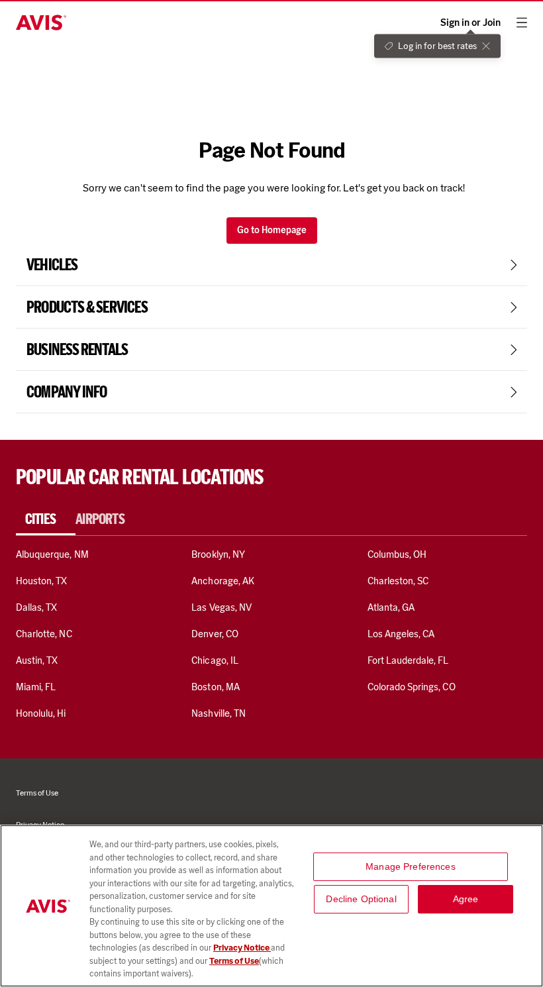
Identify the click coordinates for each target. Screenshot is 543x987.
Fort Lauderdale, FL (408, 660)
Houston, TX (42, 581)
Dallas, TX (36, 607)
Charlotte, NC (44, 634)
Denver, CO (214, 634)
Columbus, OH (397, 554)
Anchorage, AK (222, 581)
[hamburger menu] (522, 22)
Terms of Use (234, 961)
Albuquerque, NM (52, 554)
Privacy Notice (242, 948)
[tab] (45, 519)
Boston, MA (215, 687)
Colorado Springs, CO (412, 687)
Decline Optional (361, 899)
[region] (271, 906)
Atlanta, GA (391, 607)
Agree (466, 899)
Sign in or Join (470, 23)
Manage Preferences (411, 866)
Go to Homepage (272, 230)
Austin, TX (37, 660)
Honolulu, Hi (41, 713)
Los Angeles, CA (401, 634)
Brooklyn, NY (218, 554)
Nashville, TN (218, 713)
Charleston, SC (398, 581)
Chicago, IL (214, 660)
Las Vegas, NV (221, 607)
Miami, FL (36, 687)
